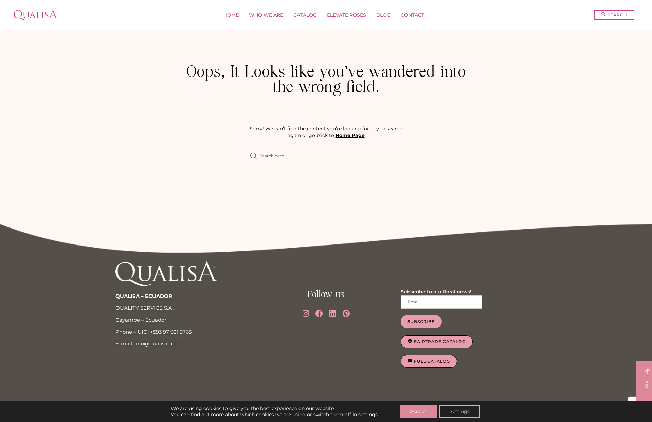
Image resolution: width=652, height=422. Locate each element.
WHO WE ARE (266, 15)
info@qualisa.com (157, 343)
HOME (231, 15)
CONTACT (412, 15)
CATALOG (305, 15)
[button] (614, 15)
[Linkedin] (333, 313)
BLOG (383, 15)
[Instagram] (306, 313)
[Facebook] (319, 313)
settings (368, 414)
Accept (418, 411)
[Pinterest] (346, 313)
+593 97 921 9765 (171, 331)
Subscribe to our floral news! (436, 292)
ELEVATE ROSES (346, 15)
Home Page (350, 135)
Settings (460, 411)
